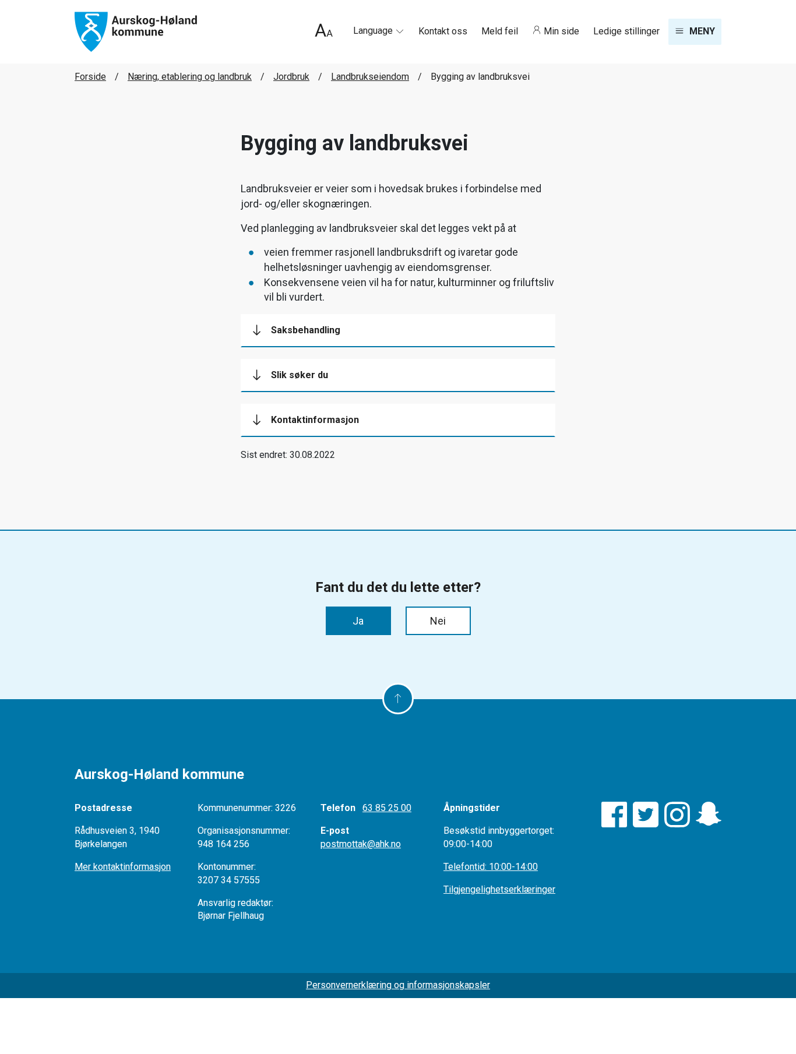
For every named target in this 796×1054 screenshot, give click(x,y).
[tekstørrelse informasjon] (323, 31)
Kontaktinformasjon (315, 419)
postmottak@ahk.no (360, 843)
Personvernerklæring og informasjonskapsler (398, 984)
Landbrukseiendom (370, 76)
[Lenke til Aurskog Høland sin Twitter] (645, 814)
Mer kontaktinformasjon (123, 866)
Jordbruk (291, 76)
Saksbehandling (305, 330)
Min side (561, 31)
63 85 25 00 (386, 807)
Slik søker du (299, 374)
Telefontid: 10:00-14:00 (490, 866)
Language (374, 30)
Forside (90, 76)
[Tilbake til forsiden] (136, 31)
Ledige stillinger (626, 31)
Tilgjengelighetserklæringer (499, 889)
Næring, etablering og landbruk (190, 76)
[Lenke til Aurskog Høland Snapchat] (708, 814)
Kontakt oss (444, 31)
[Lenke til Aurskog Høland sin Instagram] (677, 814)
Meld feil (500, 31)
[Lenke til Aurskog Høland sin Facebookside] (614, 814)
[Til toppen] (398, 698)
